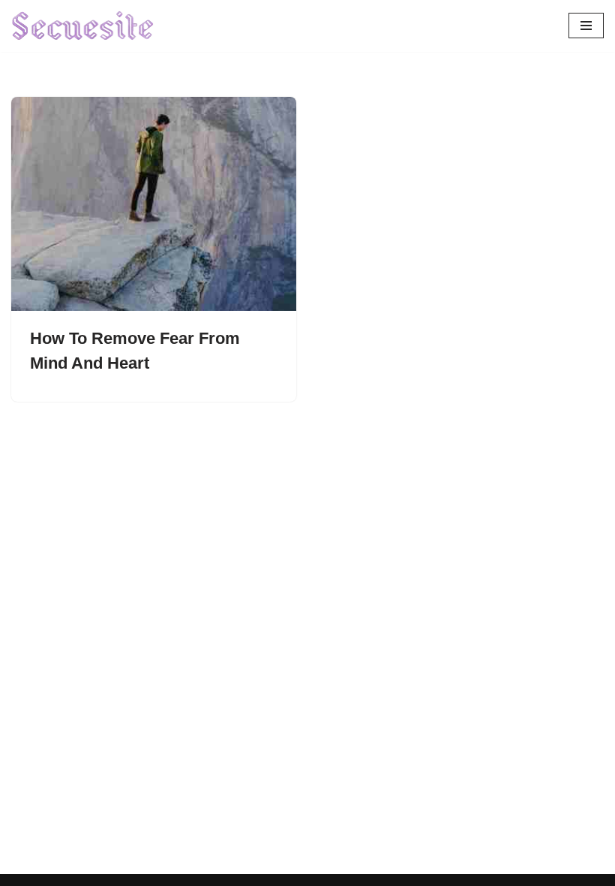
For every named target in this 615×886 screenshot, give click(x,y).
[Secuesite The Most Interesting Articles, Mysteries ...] (83, 26)
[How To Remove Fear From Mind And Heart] (153, 204)
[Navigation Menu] (586, 25)
